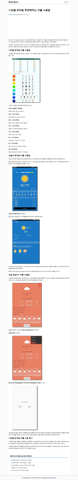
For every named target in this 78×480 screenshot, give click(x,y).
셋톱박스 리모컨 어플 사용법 (19, 467)
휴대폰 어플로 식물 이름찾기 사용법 (21, 462)
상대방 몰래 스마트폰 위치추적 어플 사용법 (23, 465)
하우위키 (13, 2)
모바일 (10, 14)
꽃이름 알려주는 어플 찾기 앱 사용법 (21, 460)
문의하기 (53, 477)
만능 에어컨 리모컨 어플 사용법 (20, 470)
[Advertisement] (39, 27)
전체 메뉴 (66, 2)
